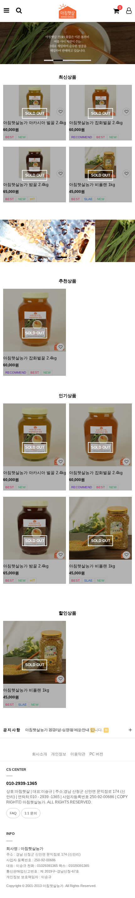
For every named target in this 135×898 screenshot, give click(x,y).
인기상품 (67, 395)
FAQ (13, 813)
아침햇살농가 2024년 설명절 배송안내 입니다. (64, 730)
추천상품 (67, 280)
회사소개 (39, 754)
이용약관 (77, 754)
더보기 (130, 730)
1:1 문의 (30, 813)
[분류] (6, 10)
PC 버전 (96, 754)
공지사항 (12, 730)
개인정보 (58, 754)
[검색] (19, 10)
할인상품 (67, 613)
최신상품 (67, 76)
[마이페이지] (128, 10)
